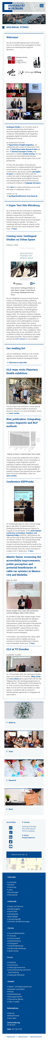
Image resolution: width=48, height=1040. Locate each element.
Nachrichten (12, 912)
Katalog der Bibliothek (16, 975)
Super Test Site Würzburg (24, 205)
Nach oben (12, 1018)
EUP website (20, 339)
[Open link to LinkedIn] (9, 837)
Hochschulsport (14, 938)
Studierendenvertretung (17, 948)
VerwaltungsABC (14, 919)
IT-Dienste (12, 936)
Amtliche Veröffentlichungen (19, 922)
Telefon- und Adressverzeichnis (20, 987)
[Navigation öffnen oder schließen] (42, 5)
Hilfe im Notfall (13, 1002)
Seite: (9, 1029)
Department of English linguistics (21, 145)
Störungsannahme (15, 997)
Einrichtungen (13, 892)
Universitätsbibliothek (16, 933)
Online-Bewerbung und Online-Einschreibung (19, 971)
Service (11, 928)
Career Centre (13, 951)
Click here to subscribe (18, 363)
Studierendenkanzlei (15, 946)
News (11, 809)
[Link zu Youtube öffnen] (9, 846)
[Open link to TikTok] (9, 832)
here (12, 187)
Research (12, 780)
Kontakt (26, 822)
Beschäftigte (13, 917)
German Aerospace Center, (22, 152)
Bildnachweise (13, 1016)
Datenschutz (23, 1037)
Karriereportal (13, 914)
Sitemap (11, 1013)
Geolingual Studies (17, 27)
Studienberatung (14, 941)
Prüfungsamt (13, 943)
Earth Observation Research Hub (24, 149)
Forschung (12, 887)
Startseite (12, 877)
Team (11, 752)
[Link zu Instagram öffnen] (9, 828)
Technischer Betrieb (15, 999)
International (12, 895)
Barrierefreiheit (36, 1037)
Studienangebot (14, 909)
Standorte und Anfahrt (16, 989)
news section (14, 413)
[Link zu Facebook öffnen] (9, 842)
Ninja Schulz (36, 676)
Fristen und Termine (15, 906)
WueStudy (12, 962)
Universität (12, 882)
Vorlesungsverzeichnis (16, 967)
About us (12, 723)
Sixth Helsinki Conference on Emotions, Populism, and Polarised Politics (23, 533)
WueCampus (13, 965)
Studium (11, 885)
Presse (10, 992)
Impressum (11, 1037)
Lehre (10, 890)
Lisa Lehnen (14, 679)
